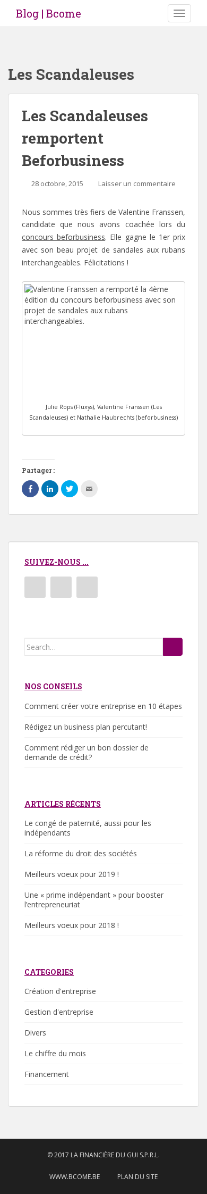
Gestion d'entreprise (58, 1012)
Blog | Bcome (48, 13)
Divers (35, 1033)
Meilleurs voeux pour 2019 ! (71, 874)
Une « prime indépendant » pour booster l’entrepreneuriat (93, 899)
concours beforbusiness (63, 237)
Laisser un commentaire (137, 183)
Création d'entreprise (60, 991)
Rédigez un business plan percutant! (85, 727)
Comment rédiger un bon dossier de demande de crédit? (86, 752)
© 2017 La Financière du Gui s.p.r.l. (103, 1154)
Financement (46, 1074)
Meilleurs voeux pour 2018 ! (71, 925)
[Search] (173, 647)
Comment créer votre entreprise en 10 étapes (103, 706)
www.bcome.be (74, 1176)
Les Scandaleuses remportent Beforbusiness (85, 138)
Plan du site (137, 1176)
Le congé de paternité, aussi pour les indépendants (87, 828)
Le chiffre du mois (55, 1053)
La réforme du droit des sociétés (80, 853)
